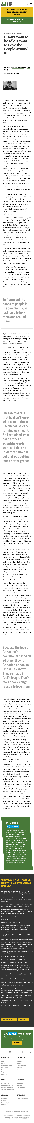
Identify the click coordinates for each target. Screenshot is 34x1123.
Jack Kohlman (14, 73)
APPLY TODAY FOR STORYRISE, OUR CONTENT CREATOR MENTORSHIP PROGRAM (17, 12)
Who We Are (5, 1058)
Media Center (4, 1068)
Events (3, 1070)
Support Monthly (9, 1020)
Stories (4, 1080)
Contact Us (4, 1074)
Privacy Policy (24, 1111)
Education (20, 1080)
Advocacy (4, 1095)
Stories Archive (5, 1083)
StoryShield (4, 1098)
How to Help (21, 1058)
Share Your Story (21, 1065)
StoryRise (3, 1101)
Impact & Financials (6, 1065)
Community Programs (22, 1098)
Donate (19, 1063)
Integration (21, 1095)
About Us (3, 1061)
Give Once (23, 1020)
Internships (20, 1085)
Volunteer (19, 1061)
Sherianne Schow (18, 67)
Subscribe (19, 1068)
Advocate (19, 1070)
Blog (2, 1072)
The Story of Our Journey (7, 1089)
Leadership (4, 1063)
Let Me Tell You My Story (7, 1087)
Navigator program (10, 131)
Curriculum (20, 1083)
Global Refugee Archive (7, 1085)
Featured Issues (21, 1087)
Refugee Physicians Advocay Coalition (8, 1103)
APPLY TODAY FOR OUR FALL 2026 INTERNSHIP (17, 20)
